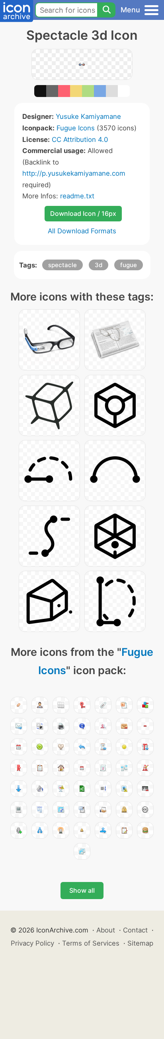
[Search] (106, 9)
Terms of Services (90, 943)
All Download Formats (82, 231)
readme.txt (77, 196)
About (105, 930)
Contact (135, 930)
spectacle (62, 265)
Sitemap (140, 943)
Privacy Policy (32, 943)
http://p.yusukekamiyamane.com (73, 173)
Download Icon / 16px (83, 213)
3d (98, 265)
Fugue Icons (76, 128)
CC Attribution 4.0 (80, 139)
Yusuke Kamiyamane (88, 116)
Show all (82, 890)
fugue (128, 265)
